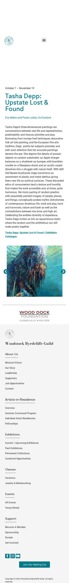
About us (11, 354)
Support (10, 518)
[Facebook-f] (7, 556)
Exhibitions (12, 434)
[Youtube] (18, 556)
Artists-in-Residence (20, 399)
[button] (44, 40)
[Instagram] (12, 556)
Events (9, 494)
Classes (10, 469)
